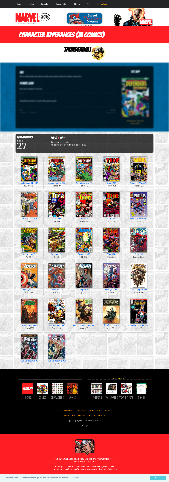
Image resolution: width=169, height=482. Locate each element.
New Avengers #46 (29, 325)
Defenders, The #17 (29, 183)
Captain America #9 (29, 361)
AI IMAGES (66, 415)
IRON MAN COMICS (94, 410)
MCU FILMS (81, 415)
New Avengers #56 (56, 325)
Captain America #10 (56, 361)
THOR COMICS (106, 410)
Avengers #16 (56, 254)
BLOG (74, 415)
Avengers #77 (29, 290)
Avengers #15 (29, 254)
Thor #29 (139, 254)
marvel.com (98, 421)
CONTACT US (101, 415)
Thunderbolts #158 (111, 325)
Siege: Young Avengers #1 (84, 325)
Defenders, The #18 (56, 183)
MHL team (91, 469)
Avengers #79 (84, 290)
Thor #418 (56, 218)
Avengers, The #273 (138, 183)
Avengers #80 (111, 290)
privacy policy (78, 421)
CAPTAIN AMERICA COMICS (66, 410)
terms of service (88, 421)
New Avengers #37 (138, 290)
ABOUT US (91, 415)
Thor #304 (111, 183)
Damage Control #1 (29, 218)
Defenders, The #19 (84, 183)
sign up (70, 421)
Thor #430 (111, 218)
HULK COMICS (81, 410)
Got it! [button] (157, 478)
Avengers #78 (56, 290)
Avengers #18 (84, 254)
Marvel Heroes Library (72, 459)
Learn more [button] (74, 478)
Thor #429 (84, 218)
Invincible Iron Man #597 (139, 325)
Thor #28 (111, 254)
